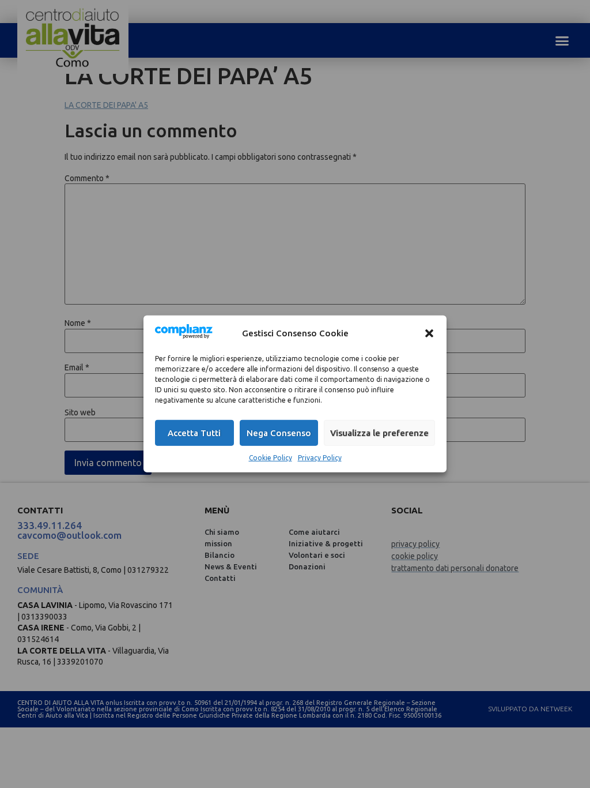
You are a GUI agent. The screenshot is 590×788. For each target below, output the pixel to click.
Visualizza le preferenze (379, 433)
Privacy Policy (320, 457)
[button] (429, 333)
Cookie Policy (270, 457)
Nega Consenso (279, 433)
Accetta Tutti (194, 433)
